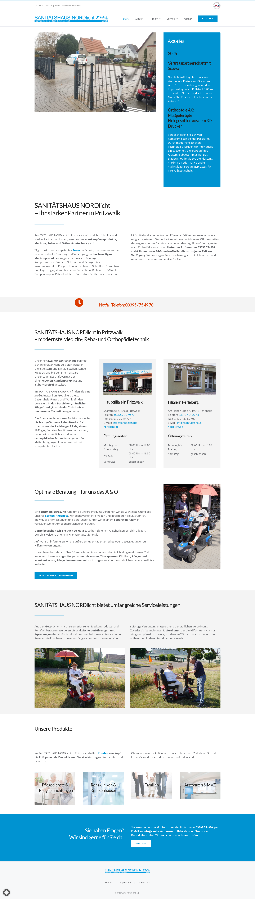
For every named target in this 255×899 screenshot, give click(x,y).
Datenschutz (144, 882)
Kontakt (108, 882)
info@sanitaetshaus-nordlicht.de (68, 5)
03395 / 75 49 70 (124, 415)
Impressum (125, 882)
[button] (6, 892)
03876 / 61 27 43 (189, 415)
